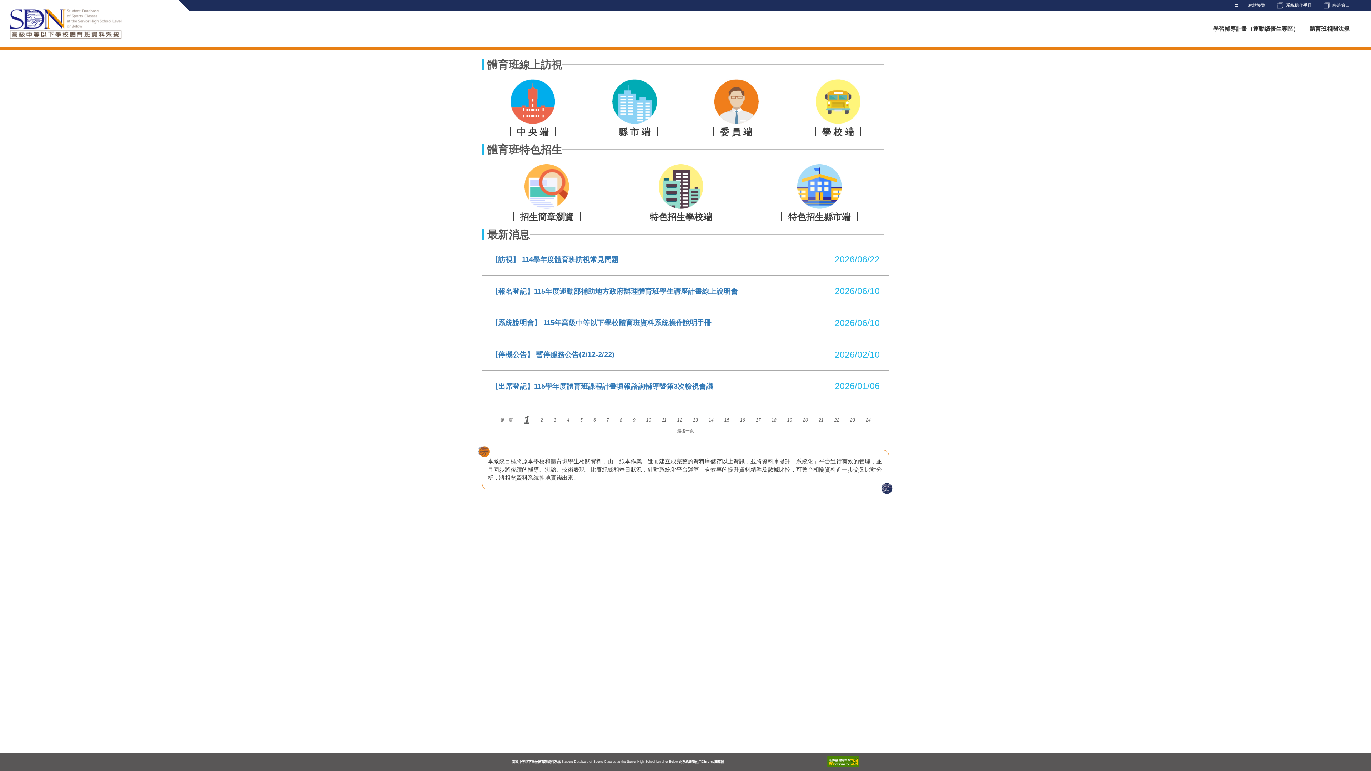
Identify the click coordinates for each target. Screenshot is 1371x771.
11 (664, 420)
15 (726, 420)
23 (852, 420)
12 (679, 420)
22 (836, 420)
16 (742, 420)
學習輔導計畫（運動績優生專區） (1256, 29)
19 (789, 420)
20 (805, 420)
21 (821, 420)
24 (868, 420)
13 (695, 420)
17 (758, 420)
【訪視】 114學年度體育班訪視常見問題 (555, 259)
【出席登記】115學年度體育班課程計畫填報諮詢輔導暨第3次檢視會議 (602, 386)
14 (711, 420)
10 (648, 420)
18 (774, 420)
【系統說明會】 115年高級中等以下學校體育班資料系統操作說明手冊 (601, 323)
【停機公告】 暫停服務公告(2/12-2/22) (552, 354)
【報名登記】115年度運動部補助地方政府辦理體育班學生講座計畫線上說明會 (614, 291)
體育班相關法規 (1330, 29)
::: (1236, 5)
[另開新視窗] (843, 762)
